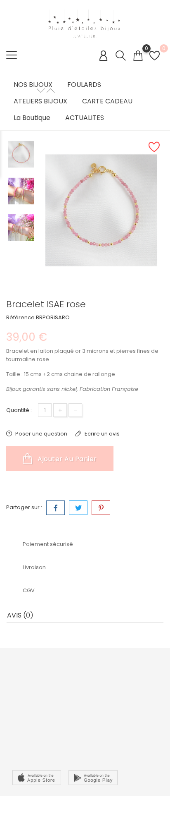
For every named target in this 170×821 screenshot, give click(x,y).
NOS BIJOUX (33, 85)
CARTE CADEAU (107, 101)
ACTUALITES (84, 118)
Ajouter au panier (66, 459)
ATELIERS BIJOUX (40, 101)
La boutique (32, 118)
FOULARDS (84, 85)
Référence (20, 317)
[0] (137, 55)
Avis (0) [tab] (20, 615)
